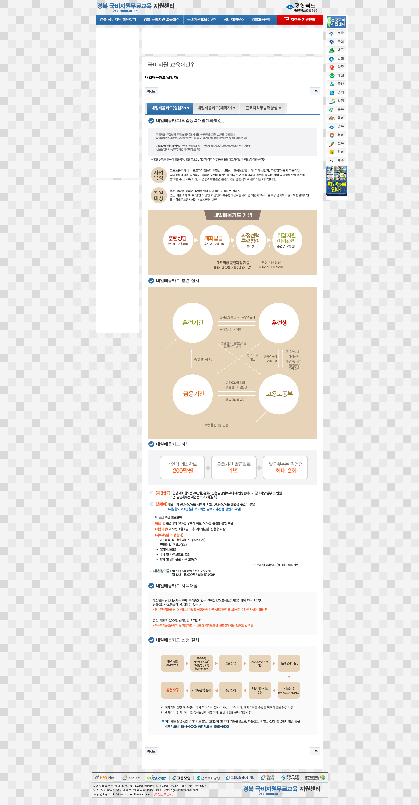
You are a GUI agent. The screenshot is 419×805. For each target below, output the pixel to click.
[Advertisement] (117, 102)
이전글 (151, 91)
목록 (315, 91)
